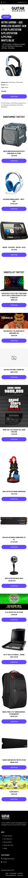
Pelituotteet (19, 82)
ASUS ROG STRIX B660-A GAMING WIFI (14, 370)
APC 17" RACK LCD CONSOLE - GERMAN (14, 655)
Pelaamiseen (11, 82)
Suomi (4, 2)
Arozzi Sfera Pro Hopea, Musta (14, 578)
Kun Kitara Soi (8, 839)
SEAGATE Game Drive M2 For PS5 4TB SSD (14, 760)
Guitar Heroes (8, 836)
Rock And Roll (7, 842)
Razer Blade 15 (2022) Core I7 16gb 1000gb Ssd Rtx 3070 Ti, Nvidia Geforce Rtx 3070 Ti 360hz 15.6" (14, 295)
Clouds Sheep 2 (14, 792)
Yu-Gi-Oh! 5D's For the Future (14, 612)
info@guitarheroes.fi (22, 2)
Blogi (5, 848)
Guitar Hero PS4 (8, 845)
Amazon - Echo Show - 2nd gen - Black (14, 247)
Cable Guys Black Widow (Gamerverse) (14, 491)
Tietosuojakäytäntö (10, 875)
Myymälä (6, 17)
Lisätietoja (14, 96)
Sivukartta (20, 875)
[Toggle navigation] (3, 9)
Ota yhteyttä (13, 873)
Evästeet (20, 873)
